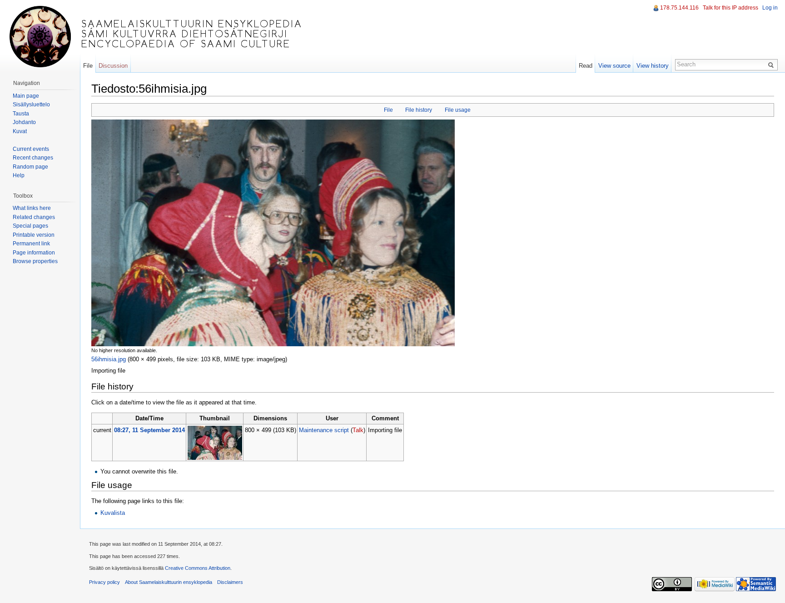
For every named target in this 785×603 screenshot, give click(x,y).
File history (418, 110)
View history (652, 65)
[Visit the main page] (40, 36)
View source (614, 65)
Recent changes (33, 157)
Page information (34, 252)
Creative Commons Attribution (197, 568)
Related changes (34, 217)
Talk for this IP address (730, 8)
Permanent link (31, 243)
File (388, 110)
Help (19, 175)
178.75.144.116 (679, 8)
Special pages (30, 226)
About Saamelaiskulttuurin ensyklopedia (168, 582)
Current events (31, 149)
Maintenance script (324, 430)
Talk (358, 430)
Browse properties (35, 261)
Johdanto (24, 122)
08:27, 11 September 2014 (149, 430)
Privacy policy (104, 582)
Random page (30, 167)
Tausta (21, 113)
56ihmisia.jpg (108, 359)
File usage (458, 110)
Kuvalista (112, 512)
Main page (26, 96)
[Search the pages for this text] (772, 65)
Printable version (34, 235)
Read (585, 65)
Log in (770, 8)
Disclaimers (230, 582)
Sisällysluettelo (31, 104)
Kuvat (20, 131)
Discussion (113, 65)
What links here (32, 208)
